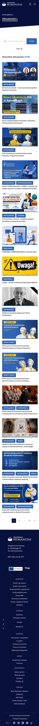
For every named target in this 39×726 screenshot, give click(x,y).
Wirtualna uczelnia (19, 618)
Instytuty (19, 663)
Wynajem (19, 678)
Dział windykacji (19, 704)
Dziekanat (19, 615)
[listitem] (14, 723)
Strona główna (7, 15)
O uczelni (19, 641)
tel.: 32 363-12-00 (15, 559)
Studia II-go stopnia (19, 586)
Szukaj (31, 41)
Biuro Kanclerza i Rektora (19, 691)
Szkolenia (19, 605)
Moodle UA (19, 627)
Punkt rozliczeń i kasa (19, 701)
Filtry (18, 49)
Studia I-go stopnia (19, 583)
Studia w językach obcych (19, 602)
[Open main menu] (30, 4)
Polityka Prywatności (20, 719)
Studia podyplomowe (19, 592)
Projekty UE (20, 681)
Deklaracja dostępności (19, 650)
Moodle (19, 622)
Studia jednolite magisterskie (19, 589)
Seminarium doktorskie (19, 599)
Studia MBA (20, 596)
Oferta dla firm (19, 672)
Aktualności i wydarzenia (19, 638)
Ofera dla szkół (20, 675)
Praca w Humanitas (19, 647)
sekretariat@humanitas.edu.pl (19, 562)
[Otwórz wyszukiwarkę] (34, 4)
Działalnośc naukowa (19, 660)
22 (29, 521)
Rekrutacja (19, 697)
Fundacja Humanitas (20, 644)
